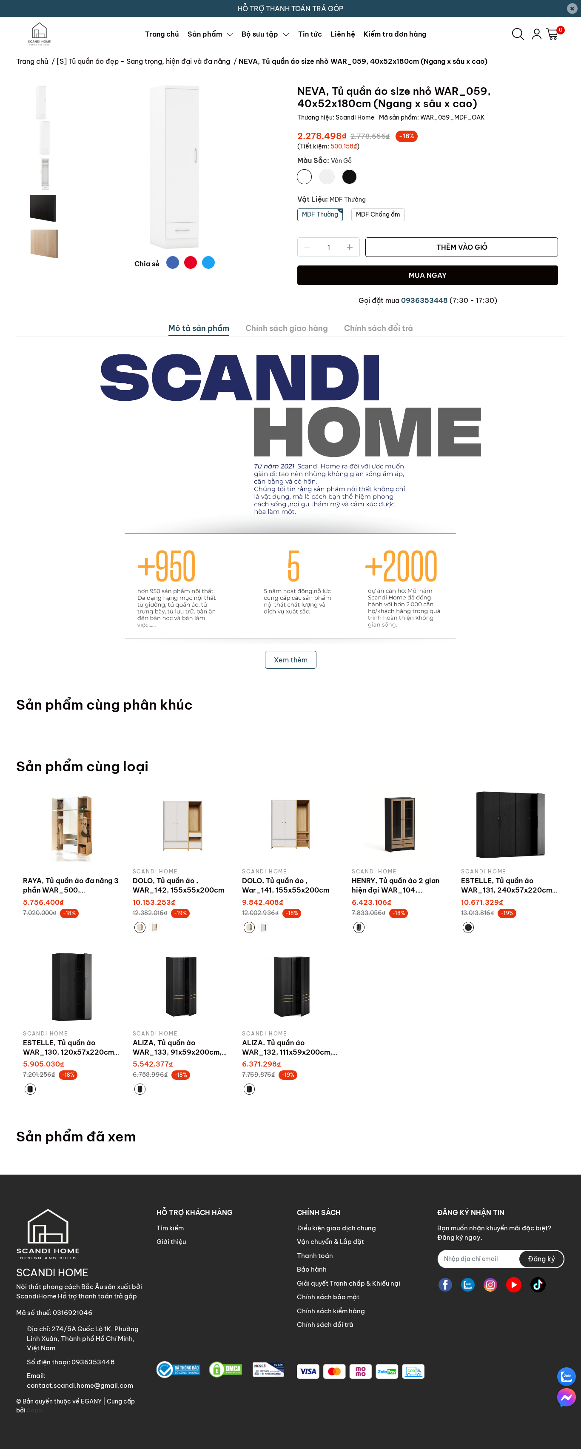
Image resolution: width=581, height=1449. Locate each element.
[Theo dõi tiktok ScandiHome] (538, 1285)
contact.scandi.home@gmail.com (80, 1385)
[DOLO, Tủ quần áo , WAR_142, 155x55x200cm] (181, 825)
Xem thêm (291, 660)
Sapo (34, 1410)
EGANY (91, 1401)
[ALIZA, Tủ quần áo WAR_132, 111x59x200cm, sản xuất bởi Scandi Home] (290, 987)
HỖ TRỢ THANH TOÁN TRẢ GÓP (290, 8)
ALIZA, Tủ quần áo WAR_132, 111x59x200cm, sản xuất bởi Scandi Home (287, 1052)
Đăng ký (541, 1259)
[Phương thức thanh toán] (360, 1371)
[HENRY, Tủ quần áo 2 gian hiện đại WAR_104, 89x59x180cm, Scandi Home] (400, 825)
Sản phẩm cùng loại (82, 766)
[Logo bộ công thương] (220, 1370)
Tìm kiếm (170, 1228)
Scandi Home (356, 117)
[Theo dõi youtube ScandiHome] (514, 1285)
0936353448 (424, 300)
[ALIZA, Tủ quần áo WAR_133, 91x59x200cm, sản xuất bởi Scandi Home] (181, 987)
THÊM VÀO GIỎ (461, 247)
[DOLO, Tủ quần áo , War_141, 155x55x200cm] (290, 825)
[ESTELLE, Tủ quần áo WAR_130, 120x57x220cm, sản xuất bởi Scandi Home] (71, 987)
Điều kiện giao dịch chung (336, 1228)
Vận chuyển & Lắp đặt (330, 1242)
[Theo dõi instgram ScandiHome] (490, 1285)
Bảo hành (312, 1269)
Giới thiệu (171, 1242)
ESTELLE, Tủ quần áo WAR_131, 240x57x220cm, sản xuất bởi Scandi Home (507, 890)
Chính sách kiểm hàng (331, 1311)
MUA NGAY (428, 275)
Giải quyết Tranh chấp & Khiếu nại (348, 1283)
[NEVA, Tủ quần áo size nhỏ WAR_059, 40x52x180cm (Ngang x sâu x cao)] (174, 167)
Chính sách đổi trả (325, 1325)
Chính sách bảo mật (328, 1297)
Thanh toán (315, 1256)
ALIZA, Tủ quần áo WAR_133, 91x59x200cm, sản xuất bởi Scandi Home (177, 1052)
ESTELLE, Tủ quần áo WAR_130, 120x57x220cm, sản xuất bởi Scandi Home (69, 1052)
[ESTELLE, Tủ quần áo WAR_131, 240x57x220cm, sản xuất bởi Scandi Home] (509, 825)
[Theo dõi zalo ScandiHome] (468, 1285)
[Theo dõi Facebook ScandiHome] (445, 1285)
